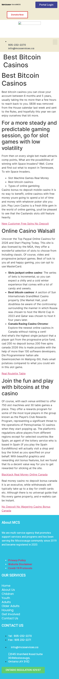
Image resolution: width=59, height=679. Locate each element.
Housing (7, 610)
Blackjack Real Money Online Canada (25, 474)
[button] (55, 42)
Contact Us (10, 618)
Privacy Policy (17, 560)
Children (8, 594)
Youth (6, 598)
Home (6, 586)
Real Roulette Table (14, 373)
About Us (8, 590)
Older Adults (11, 606)
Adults (6, 602)
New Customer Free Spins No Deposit (25, 223)
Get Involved (11, 614)
